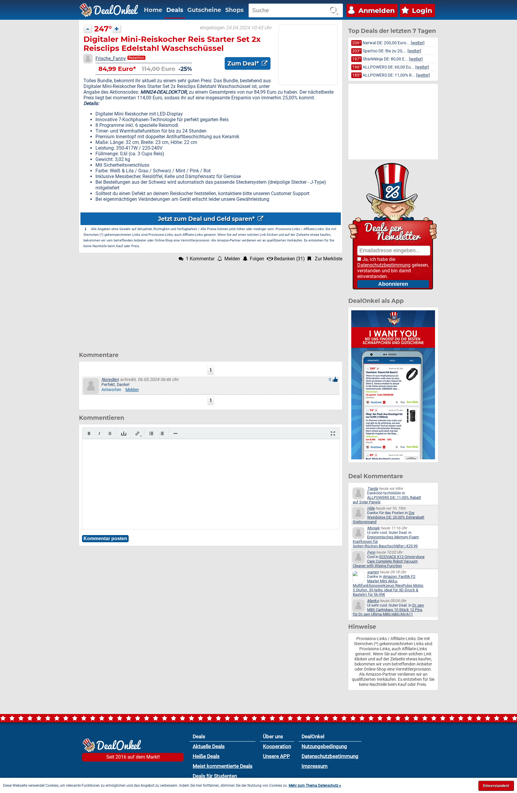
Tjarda (372, 488)
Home (153, 9)
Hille (371, 508)
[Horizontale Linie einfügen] (175, 433)
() (289, 259)
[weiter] (418, 42)
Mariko (373, 600)
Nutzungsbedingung (324, 746)
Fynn (371, 552)
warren (373, 572)
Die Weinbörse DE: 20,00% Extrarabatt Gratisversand (388, 517)
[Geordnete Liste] (161, 433)
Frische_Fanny (110, 58)
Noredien (110, 379)
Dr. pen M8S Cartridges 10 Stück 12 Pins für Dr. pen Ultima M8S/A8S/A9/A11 (388, 609)
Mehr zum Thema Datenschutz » (315, 785)
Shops (234, 9)
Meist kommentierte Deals (223, 766)
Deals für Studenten (215, 776)
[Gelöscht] (110, 433)
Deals (174, 9)
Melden (132, 389)
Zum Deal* (243, 63)
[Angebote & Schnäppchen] (109, 10)
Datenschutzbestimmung (383, 265)
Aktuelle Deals (209, 746)
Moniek (373, 528)
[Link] (137, 433)
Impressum (315, 766)
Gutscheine (204, 9)
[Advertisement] (210, 303)
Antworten (111, 389)
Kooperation (277, 746)
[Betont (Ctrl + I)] (99, 433)
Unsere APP (276, 756)
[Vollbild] (333, 433)
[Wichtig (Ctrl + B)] (89, 433)
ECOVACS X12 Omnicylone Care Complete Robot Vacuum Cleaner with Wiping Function (389, 561)
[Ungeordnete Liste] (151, 433)
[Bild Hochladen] (123, 433)
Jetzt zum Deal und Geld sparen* (207, 218)
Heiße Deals (206, 756)
